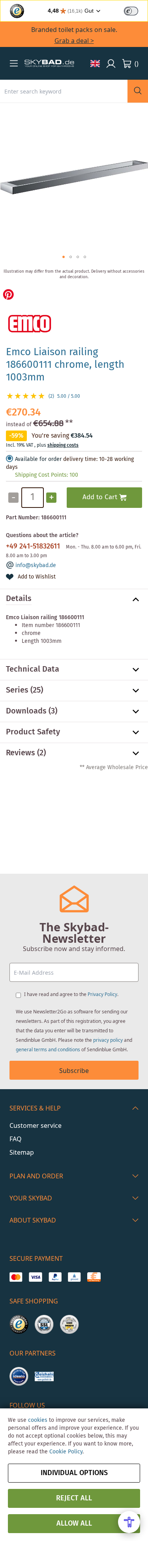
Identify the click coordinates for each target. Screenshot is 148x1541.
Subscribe (74, 1070)
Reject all (74, 1498)
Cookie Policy (65, 1451)
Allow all (74, 1523)
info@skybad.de (35, 565)
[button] (13, 63)
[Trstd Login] (136, 10)
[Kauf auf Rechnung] (93, 1277)
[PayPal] (55, 1277)
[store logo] (49, 63)
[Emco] (29, 335)
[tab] (74, 599)
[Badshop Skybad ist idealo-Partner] (18, 1376)
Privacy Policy (102, 994)
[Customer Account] (111, 63)
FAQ (15, 1139)
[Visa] (35, 1277)
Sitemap (21, 1152)
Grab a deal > (74, 40)
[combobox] (63, 91)
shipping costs (63, 445)
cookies (37, 1420)
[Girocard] (74, 1277)
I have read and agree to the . (71, 994)
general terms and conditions (48, 1049)
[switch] (131, 11)
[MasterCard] (15, 1277)
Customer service (35, 1125)
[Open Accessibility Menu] (129, 1522)
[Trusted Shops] (18, 1324)
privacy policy (108, 1040)
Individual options (74, 1473)
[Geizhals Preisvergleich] (44, 1376)
